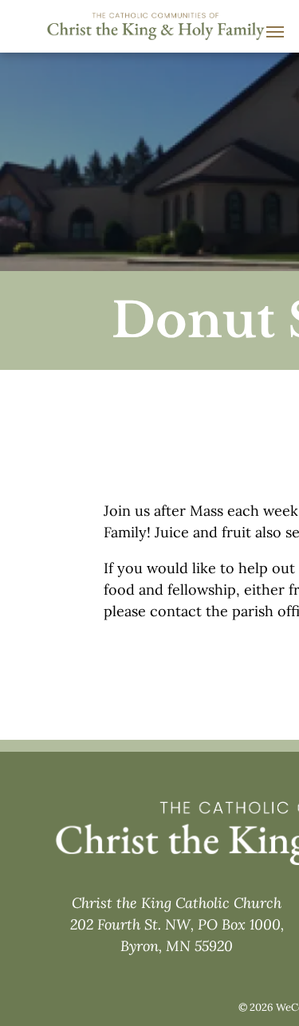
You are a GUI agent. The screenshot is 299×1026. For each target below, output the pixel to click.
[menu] (275, 32)
